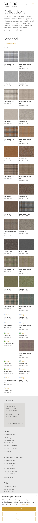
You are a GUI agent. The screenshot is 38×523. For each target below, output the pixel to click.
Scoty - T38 (7, 289)
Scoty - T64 (7, 214)
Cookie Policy (25, 504)
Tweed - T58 (23, 317)
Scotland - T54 (9, 176)
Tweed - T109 (8, 372)
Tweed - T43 (8, 390)
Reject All (19, 519)
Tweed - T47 (23, 336)
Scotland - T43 (24, 372)
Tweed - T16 (23, 84)
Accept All (19, 509)
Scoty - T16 (7, 84)
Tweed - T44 (23, 232)
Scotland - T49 (9, 139)
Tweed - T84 (8, 251)
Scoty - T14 (7, 121)
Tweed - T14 (23, 121)
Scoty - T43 (23, 380)
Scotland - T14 (9, 102)
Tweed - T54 (23, 196)
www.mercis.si (10, 420)
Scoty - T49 (7, 159)
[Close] (36, 495)
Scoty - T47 (7, 336)
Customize (19, 514)
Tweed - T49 (23, 159)
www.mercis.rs (8, 477)
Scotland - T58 (9, 307)
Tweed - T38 (23, 289)
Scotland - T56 (24, 214)
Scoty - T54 (7, 196)
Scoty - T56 (23, 251)
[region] (19, 508)
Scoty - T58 (7, 317)
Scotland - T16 (9, 64)
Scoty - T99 (7, 364)
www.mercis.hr (8, 451)
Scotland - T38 (9, 269)
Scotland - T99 (9, 344)
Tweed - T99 (23, 364)
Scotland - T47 (9, 325)
